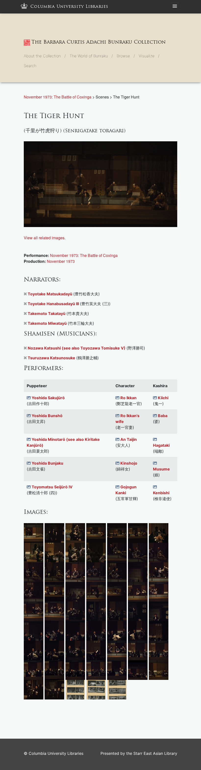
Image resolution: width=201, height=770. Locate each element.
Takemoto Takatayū (47, 313)
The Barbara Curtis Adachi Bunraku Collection (98, 42)
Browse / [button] (126, 55)
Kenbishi (161, 492)
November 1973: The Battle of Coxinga (58, 97)
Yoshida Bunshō (47, 415)
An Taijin (128, 439)
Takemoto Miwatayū (48, 323)
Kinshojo (128, 463)
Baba (162, 415)
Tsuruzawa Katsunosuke (52, 357)
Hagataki (161, 445)
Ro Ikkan (128, 397)
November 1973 (61, 261)
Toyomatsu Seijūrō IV (52, 486)
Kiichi (163, 397)
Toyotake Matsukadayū (50, 293)
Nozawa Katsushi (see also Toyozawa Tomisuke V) (77, 348)
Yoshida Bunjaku (47, 463)
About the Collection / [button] (45, 55)
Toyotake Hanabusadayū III (54, 303)
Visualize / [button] (149, 55)
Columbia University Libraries (69, 6)
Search (30, 65)
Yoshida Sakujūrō (48, 397)
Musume (161, 469)
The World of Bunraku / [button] (91, 55)
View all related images (44, 238)
